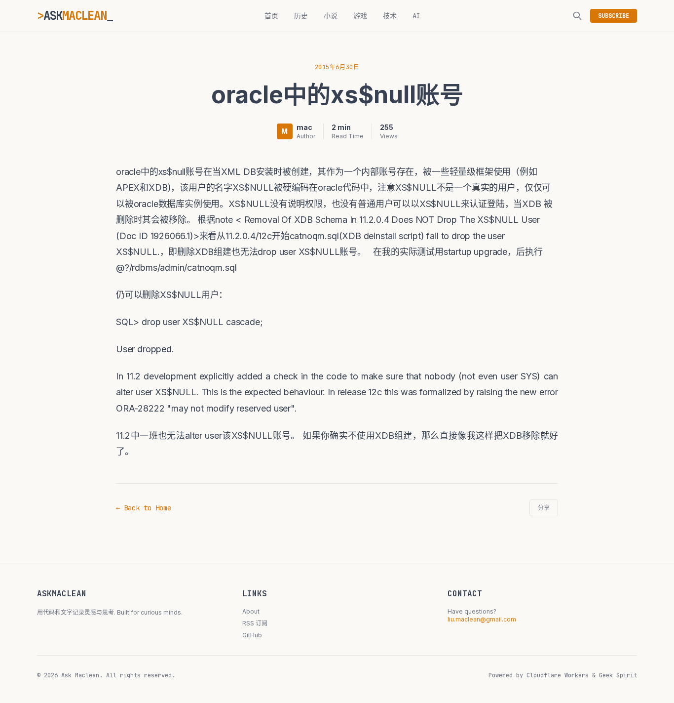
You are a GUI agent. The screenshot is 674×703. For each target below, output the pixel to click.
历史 (301, 15)
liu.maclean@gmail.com (482, 619)
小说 (330, 15)
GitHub (252, 635)
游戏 (360, 15)
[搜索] (577, 16)
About (251, 611)
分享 (544, 508)
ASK (75, 15)
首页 (271, 15)
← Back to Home (143, 507)
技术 (390, 15)
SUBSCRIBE (613, 16)
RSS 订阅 (254, 623)
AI (416, 15)
